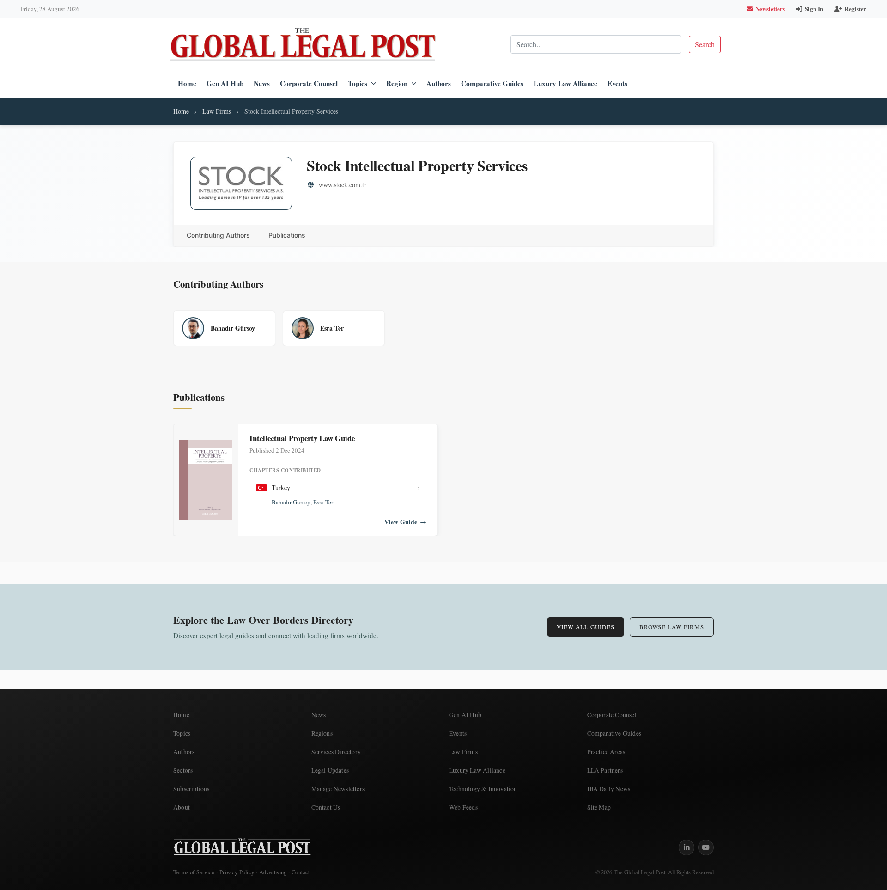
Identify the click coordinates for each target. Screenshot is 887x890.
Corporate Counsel (309, 83)
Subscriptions (191, 789)
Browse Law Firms (671, 627)
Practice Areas (606, 752)
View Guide (405, 522)
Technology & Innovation (483, 789)
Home (187, 83)
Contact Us (325, 807)
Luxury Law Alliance (565, 83)
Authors (438, 83)
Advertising (272, 872)
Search (705, 44)
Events (617, 83)
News (262, 83)
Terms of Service (193, 872)
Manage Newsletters (338, 789)
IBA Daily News (609, 789)
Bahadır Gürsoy (291, 502)
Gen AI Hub (225, 83)
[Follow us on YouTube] (706, 847)
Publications (286, 235)
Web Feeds (463, 807)
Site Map (599, 807)
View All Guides (585, 627)
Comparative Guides (492, 83)
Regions (322, 733)
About (181, 807)
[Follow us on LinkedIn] (686, 847)
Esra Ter (323, 502)
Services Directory (336, 752)
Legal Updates (330, 770)
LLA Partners (605, 770)
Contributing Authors (218, 235)
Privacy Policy (236, 872)
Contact (301, 872)
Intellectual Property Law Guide (302, 438)
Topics (357, 83)
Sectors (183, 770)
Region (396, 83)
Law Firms (216, 111)
